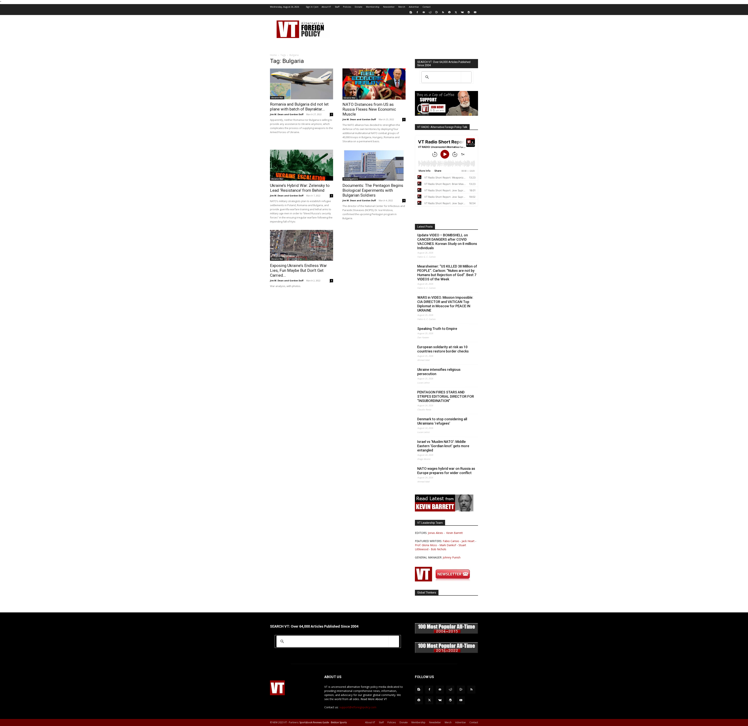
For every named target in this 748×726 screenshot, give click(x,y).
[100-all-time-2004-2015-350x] (446, 633)
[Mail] (424, 12)
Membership (372, 6)
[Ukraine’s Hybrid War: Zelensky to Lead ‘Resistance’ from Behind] (301, 165)
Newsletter (389, 6)
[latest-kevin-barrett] (444, 510)
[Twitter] (456, 12)
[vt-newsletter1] (444, 580)
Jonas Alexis (435, 533)
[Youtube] (475, 12)
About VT (326, 6)
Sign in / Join (312, 6)
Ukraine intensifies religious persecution (438, 371)
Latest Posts (425, 226)
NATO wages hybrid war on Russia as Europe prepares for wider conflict (446, 470)
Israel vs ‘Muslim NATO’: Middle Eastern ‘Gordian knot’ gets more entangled (443, 446)
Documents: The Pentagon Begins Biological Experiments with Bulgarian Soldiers (372, 190)
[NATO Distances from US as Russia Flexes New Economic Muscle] (374, 84)
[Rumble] (436, 12)
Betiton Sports (339, 722)
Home (273, 55)
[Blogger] (411, 12)
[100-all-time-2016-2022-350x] (446, 652)
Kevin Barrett (454, 533)
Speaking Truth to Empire (437, 329)
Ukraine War (277, 97)
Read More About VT (374, 699)
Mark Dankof (447, 545)
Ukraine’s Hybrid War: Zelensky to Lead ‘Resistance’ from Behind (300, 188)
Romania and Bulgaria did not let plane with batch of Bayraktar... (299, 106)
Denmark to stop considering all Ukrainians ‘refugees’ (442, 421)
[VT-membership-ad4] (446, 115)
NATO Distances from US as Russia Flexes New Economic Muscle (369, 109)
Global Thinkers (426, 592)
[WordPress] (469, 12)
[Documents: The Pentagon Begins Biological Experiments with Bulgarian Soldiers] (374, 165)
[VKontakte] (462, 12)
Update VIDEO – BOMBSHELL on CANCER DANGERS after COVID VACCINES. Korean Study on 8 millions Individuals (447, 241)
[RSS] (443, 12)
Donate (358, 6)
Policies (347, 6)
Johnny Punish (451, 557)
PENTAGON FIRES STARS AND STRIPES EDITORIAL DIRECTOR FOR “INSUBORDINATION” (445, 396)
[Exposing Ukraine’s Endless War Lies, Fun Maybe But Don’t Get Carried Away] (301, 245)
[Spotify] (449, 12)
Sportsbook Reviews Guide (314, 722)
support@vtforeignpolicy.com (357, 707)
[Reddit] (430, 12)
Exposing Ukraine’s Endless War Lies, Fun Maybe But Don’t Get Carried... (298, 270)
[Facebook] (417, 12)
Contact (426, 6)
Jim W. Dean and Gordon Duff (286, 114)
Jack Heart (468, 541)
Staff (337, 6)
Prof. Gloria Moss (426, 545)
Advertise (414, 6)
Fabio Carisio (451, 541)
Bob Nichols (438, 549)
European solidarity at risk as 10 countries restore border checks (443, 349)
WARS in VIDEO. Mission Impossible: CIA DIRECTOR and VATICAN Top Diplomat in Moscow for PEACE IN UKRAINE (445, 303)
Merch (401, 6)
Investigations (351, 179)
